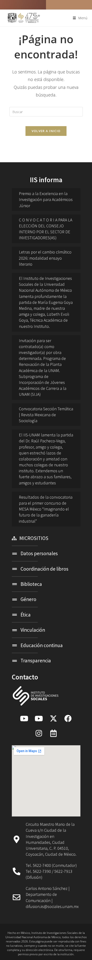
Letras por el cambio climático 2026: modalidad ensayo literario (45, 258)
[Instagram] (38, 733)
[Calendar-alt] (53, 733)
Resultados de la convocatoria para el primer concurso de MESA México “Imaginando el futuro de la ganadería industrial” (45, 509)
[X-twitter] (53, 718)
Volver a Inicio (46, 131)
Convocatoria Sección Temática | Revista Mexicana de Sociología (46, 414)
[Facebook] (68, 718)
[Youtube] (24, 718)
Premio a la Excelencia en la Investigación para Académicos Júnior (46, 199)
